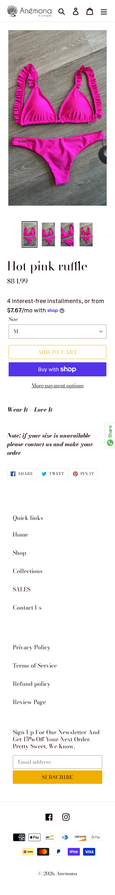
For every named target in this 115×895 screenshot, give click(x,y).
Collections (27, 571)
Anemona (66, 873)
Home (20, 534)
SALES (21, 589)
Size (13, 319)
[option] (29, 235)
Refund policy (31, 683)
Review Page (29, 702)
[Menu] (104, 10)
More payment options (58, 385)
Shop (19, 552)
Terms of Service (35, 665)
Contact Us (27, 607)
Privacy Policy (31, 647)
